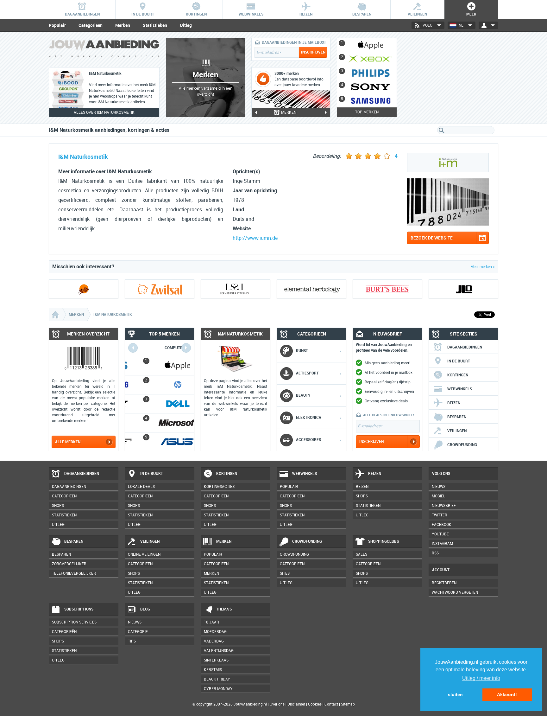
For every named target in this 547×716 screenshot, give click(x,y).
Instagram (442, 543)
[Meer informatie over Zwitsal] (159, 288)
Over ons (277, 704)
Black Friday (217, 679)
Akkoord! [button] (507, 694)
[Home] (56, 314)
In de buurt (458, 361)
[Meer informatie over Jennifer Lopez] (463, 288)
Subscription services (74, 622)
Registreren (444, 583)
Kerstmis (213, 670)
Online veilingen (144, 554)
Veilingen (457, 431)
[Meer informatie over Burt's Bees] (387, 288)
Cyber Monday (218, 689)
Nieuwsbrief (444, 505)
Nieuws (134, 622)
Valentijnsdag (219, 651)
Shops (58, 505)
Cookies (314, 704)
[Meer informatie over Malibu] (83, 288)
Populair (57, 25)
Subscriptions (78, 609)
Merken (122, 25)
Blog (145, 609)
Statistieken (155, 25)
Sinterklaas (216, 660)
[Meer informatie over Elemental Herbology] (311, 288)
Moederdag (215, 632)
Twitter (439, 515)
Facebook (441, 524)
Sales (361, 554)
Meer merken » (482, 267)
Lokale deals (141, 486)
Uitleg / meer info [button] (481, 678)
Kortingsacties (219, 486)
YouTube (440, 534)
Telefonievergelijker (74, 573)
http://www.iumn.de (255, 238)
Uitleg (186, 25)
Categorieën (91, 25)
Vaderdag (214, 641)
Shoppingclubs (383, 541)
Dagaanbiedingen (464, 347)
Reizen (453, 403)
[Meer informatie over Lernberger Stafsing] (235, 288)
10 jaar (211, 622)
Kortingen (457, 375)
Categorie (138, 632)
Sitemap (348, 704)
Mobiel (438, 496)
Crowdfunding (462, 445)
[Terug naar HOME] (104, 50)
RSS (435, 553)
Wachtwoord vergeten (455, 592)
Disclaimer (296, 704)
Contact (331, 704)
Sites (285, 573)
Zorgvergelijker (69, 564)
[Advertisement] (450, 77)
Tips (132, 641)
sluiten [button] (455, 694)
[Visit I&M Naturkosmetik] (448, 224)
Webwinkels (459, 389)
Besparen (456, 417)
